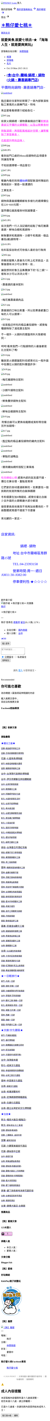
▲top (3, 638)
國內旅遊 (22, 630)
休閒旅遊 (23, 51)
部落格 (10, 60)
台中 (20, 633)
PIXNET (13, 1376)
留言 (23, 622)
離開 (16, 1416)
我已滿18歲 (6, 1416)
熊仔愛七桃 (12, 1368)
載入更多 (5, 644)
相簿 (9, 57)
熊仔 (3, 606)
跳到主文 (5, 33)
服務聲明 (30, 1379)
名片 (9, 63)
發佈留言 (5, 660)
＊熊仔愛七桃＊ (16, 25)
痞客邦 (16, 622)
